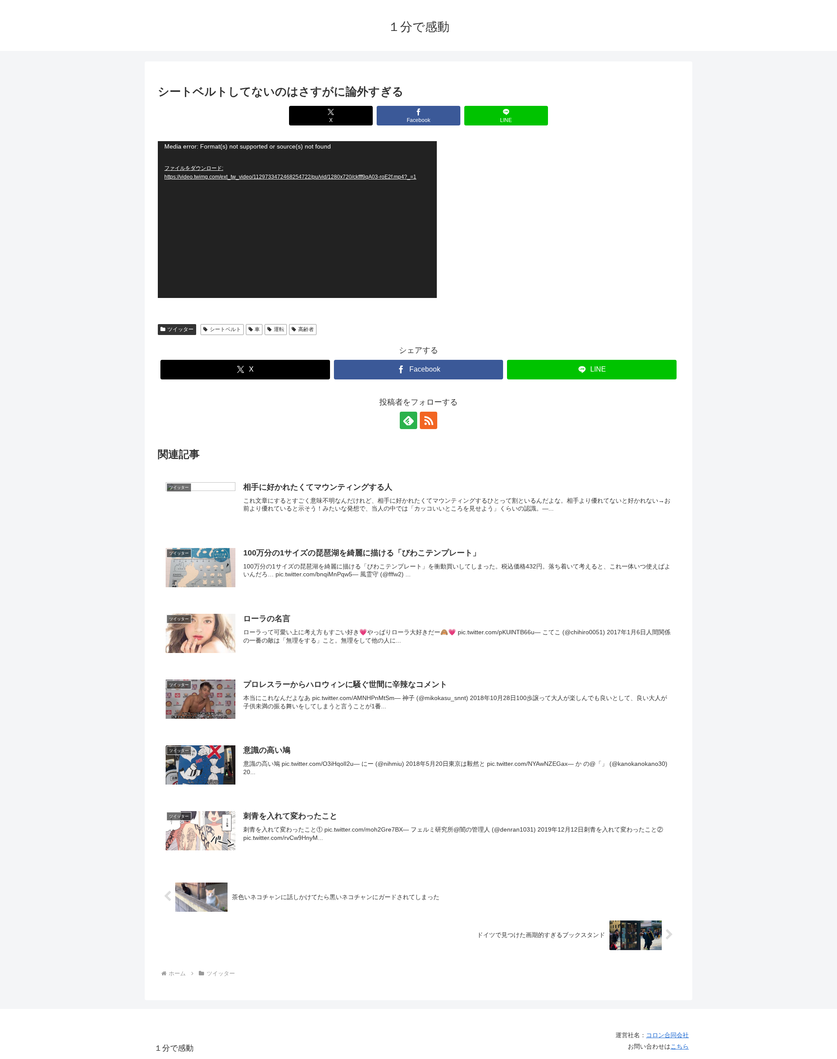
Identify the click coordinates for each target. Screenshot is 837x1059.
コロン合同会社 (667, 1035)
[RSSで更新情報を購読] (428, 420)
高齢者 (306, 329)
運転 (279, 329)
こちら (679, 1046)
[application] (297, 219)
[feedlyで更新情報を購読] (408, 420)
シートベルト (225, 329)
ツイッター (180, 329)
